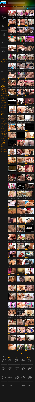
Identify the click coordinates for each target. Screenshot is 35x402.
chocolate (4, 92)
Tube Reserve (23, 360)
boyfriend (2, 88)
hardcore (3, 114)
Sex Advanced (3, 370)
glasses (4, 111)
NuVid (2, 60)
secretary (5, 136)
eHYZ (2, 53)
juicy (2, 120)
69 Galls (29, 385)
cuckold (4, 95)
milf (1, 125)
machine (2, 123)
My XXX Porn (3, 41)
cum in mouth (2, 96)
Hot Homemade (10, 385)
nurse (4, 128)
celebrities (4, 91)
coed (1, 93)
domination (2, 101)
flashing (2, 107)
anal (4, 75)
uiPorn (26, 95)
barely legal (4, 79)
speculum (2, 140)
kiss (5, 120)
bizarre (1, 84)
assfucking (5, 77)
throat (5, 146)
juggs (1, 120)
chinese (2, 92)
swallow (2, 143)
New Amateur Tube (30, 368)
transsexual (5, 148)
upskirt (5, 149)
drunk (3, 102)
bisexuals (3, 83)
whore (1, 151)
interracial (2, 119)
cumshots (2, 97)
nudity (3, 128)
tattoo (1, 144)
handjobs (3, 113)
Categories (9, 6)
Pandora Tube (29, 361)
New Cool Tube (17, 370)
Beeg (1, 58)
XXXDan (9, 16)
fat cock (2, 105)
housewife (2, 117)
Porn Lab (23, 376)
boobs (4, 87)
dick (1, 99)
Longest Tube (22, 6)
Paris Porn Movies (30, 370)
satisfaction (2, 136)
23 (23, 353)
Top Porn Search (3, 33)
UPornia (26, 25)
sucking (4, 142)
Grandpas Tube (23, 385)
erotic (2, 103)
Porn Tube (3, 25)
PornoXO (2, 64)
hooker (1, 116)
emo (1, 103)
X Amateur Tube (4, 367)
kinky (4, 120)
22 (21, 353)
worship (6, 151)
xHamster (3, 67)
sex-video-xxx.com (4, 17)
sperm (4, 140)
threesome (2, 146)
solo (3, 139)
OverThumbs (3, 61)
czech (1, 98)
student (1, 142)
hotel (5, 116)
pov (6, 133)
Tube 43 (10, 359)
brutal (5, 89)
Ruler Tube (3, 376)
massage (5, 123)
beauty (5, 80)
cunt (4, 97)
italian (4, 119)
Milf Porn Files (23, 377)
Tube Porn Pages (11, 361)
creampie (2, 95)
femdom (6, 105)
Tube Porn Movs (10, 375)
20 (18, 353)
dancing (3, 98)
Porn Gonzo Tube (4, 10)
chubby (6, 92)
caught (1, 91)
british (6, 88)
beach (1, 80)
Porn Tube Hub (3, 27)
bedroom (2, 81)
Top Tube (13, 6)
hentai (1, 115)
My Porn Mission (3, 42)
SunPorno (2, 65)
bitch (5, 83)
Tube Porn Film (4, 377)
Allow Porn (3, 44)
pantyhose (4, 131)
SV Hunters (16, 384)
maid (3, 123)
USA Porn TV (3, 360)
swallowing (4, 143)
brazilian (4, 88)
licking (2, 122)
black (3, 84)
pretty (1, 134)
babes (4, 78)
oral (3, 129)
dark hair (5, 98)
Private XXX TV (3, 35)
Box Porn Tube (16, 378)
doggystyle (4, 100)
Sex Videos (29, 360)
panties (2, 131)
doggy (2, 100)
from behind (2, 108)
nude (1, 128)
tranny (3, 148)
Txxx (8, 51)
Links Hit (16, 385)
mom (2, 126)
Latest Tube (17, 6)
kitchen (1, 121)
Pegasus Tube (29, 369)
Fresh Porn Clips (10, 360)
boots (5, 87)
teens (2, 145)
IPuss (2, 19)
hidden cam (4, 115)
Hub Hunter (3, 375)
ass (4, 76)
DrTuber (4, 58)
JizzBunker (26, 16)
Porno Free (3, 26)
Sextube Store (10, 377)
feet (4, 105)
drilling (1, 102)
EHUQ (2, 24)
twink (1, 149)
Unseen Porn (3, 385)
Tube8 (2, 52)
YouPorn (2, 69)
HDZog (18, 51)
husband (2, 118)
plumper (4, 132)
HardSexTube (4, 59)
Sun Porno (3, 369)
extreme (3, 104)
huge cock (4, 117)
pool (5, 132)
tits (2, 147)
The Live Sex (10, 384)
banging (2, 79)
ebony (5, 102)
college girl (5, 93)
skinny (1, 138)
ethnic (4, 103)
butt (5, 90)
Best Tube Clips (10, 367)
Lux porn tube (29, 376)
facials (6, 104)
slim (4, 138)
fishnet (3, 106)
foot (3, 107)
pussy (5, 134)
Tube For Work (4, 378)
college (3, 93)
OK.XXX (9, 69)
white (6, 150)
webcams (2, 150)
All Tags (26, 6)
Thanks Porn (3, 18)
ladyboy (4, 121)
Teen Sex (29, 359)
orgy (1, 130)
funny (4, 108)
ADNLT (9, 369)
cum (6, 95)
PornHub (2, 63)
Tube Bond (16, 360)
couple (2, 94)
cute (6, 97)
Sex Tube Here (10, 378)
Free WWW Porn (3, 36)
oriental (3, 130)
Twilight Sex (23, 369)
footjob (5, 107)
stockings (2, 141)
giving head (4, 110)
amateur (2, 74)
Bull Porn (23, 370)
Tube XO (16, 368)
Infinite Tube (10, 368)
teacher (3, 144)
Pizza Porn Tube (17, 376)
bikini (1, 83)
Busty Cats (23, 375)
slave (3, 138)
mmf (1, 126)
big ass (4, 81)
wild (4, 151)
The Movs (3, 361)
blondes (2, 85)
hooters (3, 116)
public (3, 134)
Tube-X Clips (3, 368)
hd (5, 114)
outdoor (5, 130)
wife (3, 151)
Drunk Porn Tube (17, 367)
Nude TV (23, 384)
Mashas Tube (23, 361)
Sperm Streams (17, 359)
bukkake (2, 90)
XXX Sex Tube (3, 51)
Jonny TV (10, 370)
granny (2, 112)
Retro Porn (23, 378)
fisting (5, 106)
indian (3, 118)
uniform (3, 149)
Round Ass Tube (10, 376)
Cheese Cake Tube (24, 368)
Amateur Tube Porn (17, 377)
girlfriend (2, 110)
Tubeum (3, 384)
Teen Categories (23, 367)
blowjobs (3, 86)
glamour (2, 111)
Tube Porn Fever (17, 369)
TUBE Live (3, 16)
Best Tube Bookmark (4, 34)
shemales (2, 137)
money (4, 126)
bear (2, 80)
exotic (1, 104)
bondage (2, 87)
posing (4, 133)
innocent (6, 118)
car (6, 90)
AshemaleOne (27, 113)
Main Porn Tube (30, 367)
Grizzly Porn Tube (30, 377)
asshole (2, 78)
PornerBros (2, 62)
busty (4, 90)
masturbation (3, 124)
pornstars (2, 133)
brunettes (2, 89)
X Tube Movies (16, 361)
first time (2, 106)
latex (5, 121)
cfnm (6, 91)
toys (1, 148)
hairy (1, 113)
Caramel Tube (29, 378)
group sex (4, 112)
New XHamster (3, 50)
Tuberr (2, 43)
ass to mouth (2, 77)
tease (5, 144)
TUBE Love (3, 15)
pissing (2, 132)
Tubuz (22, 359)
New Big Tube (16, 375)
